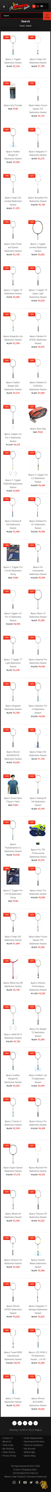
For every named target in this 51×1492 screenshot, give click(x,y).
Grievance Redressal (37, 1476)
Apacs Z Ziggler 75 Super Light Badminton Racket (38, 293)
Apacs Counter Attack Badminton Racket (38, 1263)
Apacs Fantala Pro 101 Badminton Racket (38, 524)
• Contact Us (7, 1438)
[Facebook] (19, 1482)
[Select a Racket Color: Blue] (13, 429)
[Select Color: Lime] (38, 844)
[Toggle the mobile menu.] (4, 6)
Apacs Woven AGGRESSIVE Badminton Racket (13, 755)
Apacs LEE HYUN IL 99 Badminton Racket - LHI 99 (38, 1356)
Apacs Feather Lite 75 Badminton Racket (38, 1078)
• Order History (8, 1452)
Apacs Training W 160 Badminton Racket (13, 524)
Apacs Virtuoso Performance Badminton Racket (38, 986)
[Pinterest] (37, 1482)
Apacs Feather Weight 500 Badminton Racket (13, 386)
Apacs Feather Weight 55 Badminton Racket (13, 155)
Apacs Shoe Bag (38, 428)
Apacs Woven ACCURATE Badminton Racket (38, 1402)
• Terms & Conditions (33, 1445)
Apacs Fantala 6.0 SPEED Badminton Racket (38, 340)
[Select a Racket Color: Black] (10, 475)
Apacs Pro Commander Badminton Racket (38, 570)
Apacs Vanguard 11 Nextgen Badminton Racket (38, 1309)
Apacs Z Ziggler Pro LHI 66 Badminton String (13, 570)
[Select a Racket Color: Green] (15, 475)
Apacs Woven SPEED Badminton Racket (13, 1309)
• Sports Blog (29, 1455)
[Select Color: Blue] (15, 1029)
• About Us (6, 1441)
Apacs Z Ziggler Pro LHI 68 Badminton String (13, 894)
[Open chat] (43, 1484)
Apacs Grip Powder (13, 105)
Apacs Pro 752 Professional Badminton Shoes (38, 853)
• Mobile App (29, 1452)
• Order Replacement (32, 1438)
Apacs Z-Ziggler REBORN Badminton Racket (13, 484)
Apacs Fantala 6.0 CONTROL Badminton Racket (38, 386)
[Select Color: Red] (10, 1029)
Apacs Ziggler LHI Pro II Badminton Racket (13, 437)
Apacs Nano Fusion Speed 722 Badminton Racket (38, 109)
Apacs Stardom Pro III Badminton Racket (38, 709)
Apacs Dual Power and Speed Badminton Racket (13, 247)
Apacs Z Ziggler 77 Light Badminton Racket (13, 663)
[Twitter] (31, 1482)
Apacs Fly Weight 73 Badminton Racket (38, 1032)
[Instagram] (14, 1482)
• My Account (29, 1448)
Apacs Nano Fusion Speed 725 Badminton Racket (38, 940)
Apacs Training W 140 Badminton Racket (38, 801)
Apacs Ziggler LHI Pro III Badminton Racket (13, 617)
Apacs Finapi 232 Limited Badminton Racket (13, 201)
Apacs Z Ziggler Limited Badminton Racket (38, 247)
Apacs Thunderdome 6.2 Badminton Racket (13, 847)
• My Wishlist (7, 1448)
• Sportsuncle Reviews (33, 1441)
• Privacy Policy (8, 1455)
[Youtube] (25, 1482)
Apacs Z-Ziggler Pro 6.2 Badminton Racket (38, 478)
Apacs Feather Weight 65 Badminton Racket (13, 1078)
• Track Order (7, 1445)
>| (35, 1423)
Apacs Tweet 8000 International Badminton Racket (13, 1356)
